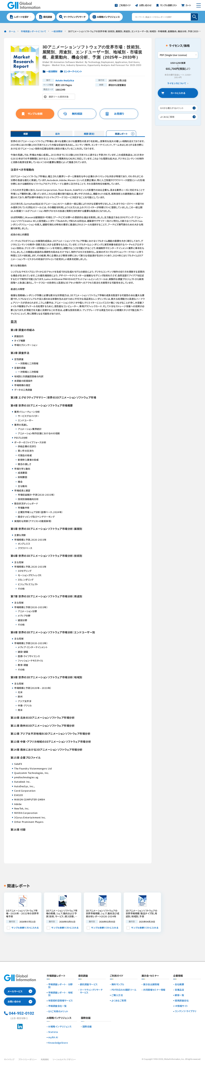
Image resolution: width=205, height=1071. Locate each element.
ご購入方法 (117, 995)
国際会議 (87, 1026)
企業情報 (178, 975)
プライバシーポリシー (27, 1059)
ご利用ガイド (116, 975)
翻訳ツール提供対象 (59, 97)
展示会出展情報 (151, 984)
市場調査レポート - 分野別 (60, 986)
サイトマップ (9, 1059)
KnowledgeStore (58, 1042)
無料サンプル (118, 984)
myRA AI (53, 1037)
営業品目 (179, 989)
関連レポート (121, 133)
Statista (53, 1032)
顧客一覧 (179, 995)
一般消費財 (57, 31)
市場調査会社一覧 (57, 1006)
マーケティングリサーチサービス (91, 991)
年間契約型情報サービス (60, 1000)
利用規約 (45, 1059)
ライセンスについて (176, 83)
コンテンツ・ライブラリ (185, 1011)
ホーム (11, 31)
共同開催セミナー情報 (154, 989)
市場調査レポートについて (33, 31)
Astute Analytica (64, 80)
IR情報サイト (181, 1006)
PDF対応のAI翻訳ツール (124, 989)
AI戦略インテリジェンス (60, 1026)
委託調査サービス (89, 984)
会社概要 (179, 984)
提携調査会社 (182, 1000)
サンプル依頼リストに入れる (25, 927)
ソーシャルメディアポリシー (64, 1059)
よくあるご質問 (119, 1000)
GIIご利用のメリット (58, 1011)
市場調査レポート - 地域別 (60, 994)
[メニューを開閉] (198, 5)
